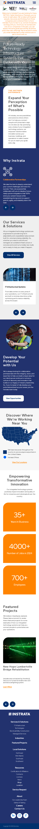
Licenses (19, 777)
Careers (19, 805)
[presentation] (6, 207)
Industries (19, 738)
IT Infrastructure (19, 725)
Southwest (19, 761)
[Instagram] (19, 815)
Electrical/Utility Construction (19, 731)
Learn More (7, 687)
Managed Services (19, 734)
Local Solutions (19, 749)
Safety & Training (19, 803)
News (19, 780)
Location (19, 785)
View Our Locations (19, 462)
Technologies (19, 728)
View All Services (13, 255)
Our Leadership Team (19, 800)
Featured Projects (19, 742)
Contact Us (20, 808)
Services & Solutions (19, 722)
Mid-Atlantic (19, 756)
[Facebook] (25, 815)
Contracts (19, 774)
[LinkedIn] (13, 815)
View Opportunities (13, 398)
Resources (19, 767)
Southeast (19, 758)
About (19, 796)
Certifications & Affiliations (19, 771)
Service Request (19, 789)
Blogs (19, 782)
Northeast (19, 753)
